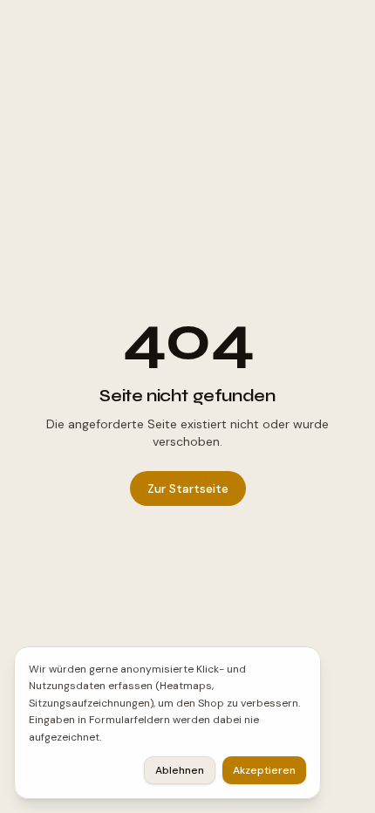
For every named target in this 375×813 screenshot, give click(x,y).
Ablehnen (179, 770)
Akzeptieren (264, 770)
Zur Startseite (187, 488)
